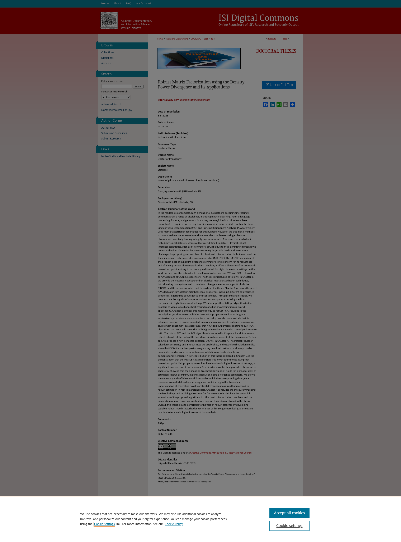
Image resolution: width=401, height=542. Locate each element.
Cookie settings (104, 524)
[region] (200, 519)
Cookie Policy (174, 524)
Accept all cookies (289, 513)
